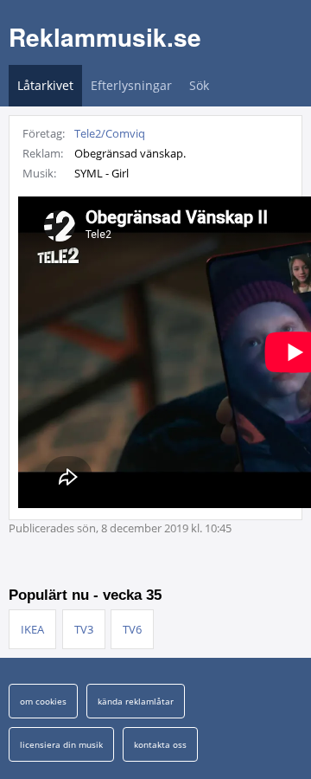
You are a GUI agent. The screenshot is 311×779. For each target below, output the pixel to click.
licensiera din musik (61, 744)
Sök (199, 85)
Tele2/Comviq (109, 133)
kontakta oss (160, 744)
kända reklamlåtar (136, 701)
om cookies (43, 701)
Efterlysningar (131, 85)
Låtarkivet (45, 85)
